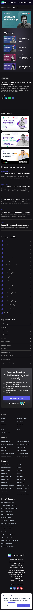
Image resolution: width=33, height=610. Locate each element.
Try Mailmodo (22, 2)
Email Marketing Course (7, 485)
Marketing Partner (6, 430)
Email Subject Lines (6, 476)
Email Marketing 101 (6, 467)
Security (19, 427)
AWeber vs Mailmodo (6, 537)
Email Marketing (5, 441)
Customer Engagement (7, 444)
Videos (19, 473)
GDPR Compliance (22, 418)
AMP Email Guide (5, 464)
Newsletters (20, 476)
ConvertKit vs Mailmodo (7, 546)
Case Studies (4, 494)
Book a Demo (20, 421)
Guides (19, 464)
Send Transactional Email (23, 444)
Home (3, 7)
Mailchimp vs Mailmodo (7, 502)
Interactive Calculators (23, 488)
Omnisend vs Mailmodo (7, 520)
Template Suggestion (22, 456)
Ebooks (19, 467)
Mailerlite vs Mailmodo (7, 514)
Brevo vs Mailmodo (6, 517)
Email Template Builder (23, 441)
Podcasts (19, 470)
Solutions (19, 430)
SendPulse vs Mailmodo (7, 529)
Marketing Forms (21, 482)
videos (8, 7)
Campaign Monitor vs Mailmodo (9, 540)
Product (4, 438)
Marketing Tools (21, 479)
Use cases (4, 491)
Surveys (3, 450)
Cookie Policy (12, 602)
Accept (23, 605)
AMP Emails (4, 447)
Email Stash (4, 482)
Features (3, 424)
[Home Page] (8, 2)
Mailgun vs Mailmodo (6, 543)
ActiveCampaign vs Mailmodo (9, 505)
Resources (5, 461)
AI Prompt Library (21, 491)
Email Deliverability (6, 456)
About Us (3, 427)
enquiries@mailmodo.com (16, 584)
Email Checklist (5, 479)
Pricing (3, 418)
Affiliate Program (5, 432)
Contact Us (20, 424)
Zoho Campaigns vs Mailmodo (9, 523)
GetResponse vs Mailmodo (8, 535)
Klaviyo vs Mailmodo (6, 511)
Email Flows (4, 473)
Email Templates (5, 470)
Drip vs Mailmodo (5, 532)
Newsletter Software (22, 453)
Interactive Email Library (23, 494)
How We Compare (8, 499)
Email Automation (21, 450)
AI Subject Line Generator (8, 488)
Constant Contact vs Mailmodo (9, 508)
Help (2, 421)
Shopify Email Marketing (7, 453)
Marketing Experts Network (24, 485)
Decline (9, 605)
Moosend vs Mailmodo (7, 526)
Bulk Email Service (21, 447)
